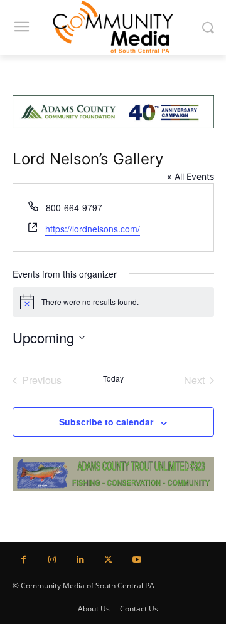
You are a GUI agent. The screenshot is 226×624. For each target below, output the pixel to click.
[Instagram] (52, 560)
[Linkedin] (80, 560)
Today (113, 378)
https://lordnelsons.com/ (92, 228)
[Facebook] (24, 560)
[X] (108, 560)
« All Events (190, 176)
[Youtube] (137, 560)
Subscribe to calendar (106, 421)
